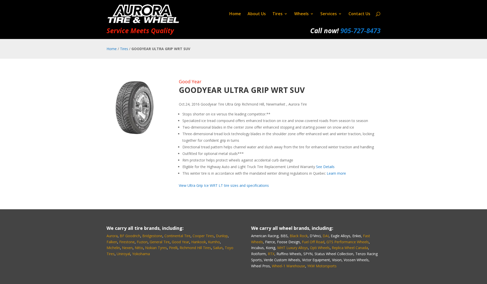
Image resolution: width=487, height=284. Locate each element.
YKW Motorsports (322, 265)
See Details (325, 166)
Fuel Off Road (313, 241)
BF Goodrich (130, 235)
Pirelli (173, 247)
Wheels (301, 14)
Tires (277, 14)
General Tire (160, 241)
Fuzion (142, 241)
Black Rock (299, 235)
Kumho (214, 241)
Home (235, 14)
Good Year (190, 81)
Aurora (112, 235)
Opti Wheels (320, 247)
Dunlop (222, 235)
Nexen (127, 247)
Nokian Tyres (156, 247)
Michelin (113, 247)
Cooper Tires (203, 235)
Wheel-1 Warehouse (288, 265)
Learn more (336, 173)
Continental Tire (177, 235)
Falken (112, 241)
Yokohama (141, 253)
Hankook (198, 241)
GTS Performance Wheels (347, 241)
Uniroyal (123, 253)
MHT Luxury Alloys (292, 247)
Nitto (139, 247)
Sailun (218, 247)
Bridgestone (152, 235)
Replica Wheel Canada (350, 247)
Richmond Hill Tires (195, 247)
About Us (257, 14)
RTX (271, 253)
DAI (326, 235)
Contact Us (359, 14)
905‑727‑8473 (360, 30)
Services (328, 14)
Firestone (127, 241)
